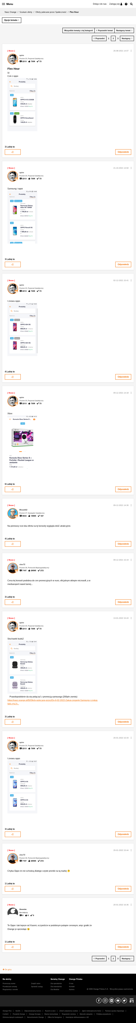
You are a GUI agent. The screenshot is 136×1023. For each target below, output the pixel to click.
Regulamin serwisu (69, 1014)
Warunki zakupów (86, 1014)
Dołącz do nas (100, 4)
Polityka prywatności (103, 1014)
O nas (71, 983)
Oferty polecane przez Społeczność (51, 12)
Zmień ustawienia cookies (68, 1011)
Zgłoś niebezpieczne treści (91, 1011)
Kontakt (72, 987)
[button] (131, 51)
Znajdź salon (35, 983)
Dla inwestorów (56, 987)
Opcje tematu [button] (10, 20)
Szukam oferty (26, 12)
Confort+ (6, 1014)
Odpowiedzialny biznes (32, 1011)
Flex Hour (13, 68)
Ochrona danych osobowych (13, 1017)
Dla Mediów (55, 989)
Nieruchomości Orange (35, 1017)
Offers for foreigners (55, 1017)
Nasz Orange (10, 12)
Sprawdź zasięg (37, 987)
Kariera (71, 989)
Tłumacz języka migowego (114, 1011)
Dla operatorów (56, 983)
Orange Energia (35, 1014)
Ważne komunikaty (51, 1014)
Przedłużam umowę (10, 987)
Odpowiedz (123, 152)
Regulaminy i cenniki (10, 989)
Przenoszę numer (9, 983)
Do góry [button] (8, 969)
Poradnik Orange (19, 1014)
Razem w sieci (50, 1011)
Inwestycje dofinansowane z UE (77, 1017)
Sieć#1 (17, 1011)
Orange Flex (7, 1011)
